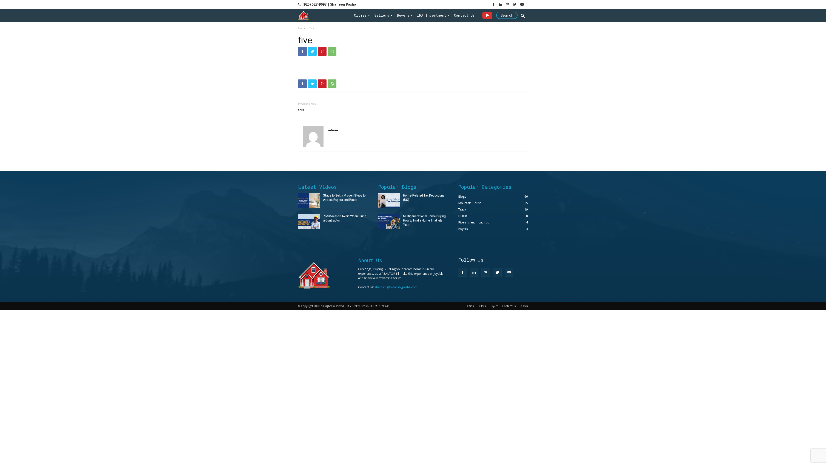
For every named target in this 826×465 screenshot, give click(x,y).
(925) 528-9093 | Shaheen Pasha (329, 4)
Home (302, 28)
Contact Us (464, 15)
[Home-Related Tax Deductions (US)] (389, 200)
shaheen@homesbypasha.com (396, 287)
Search (507, 15)
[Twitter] (312, 51)
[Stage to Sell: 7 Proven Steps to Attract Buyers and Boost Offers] (309, 200)
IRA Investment (431, 15)
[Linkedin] (474, 272)
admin (333, 130)
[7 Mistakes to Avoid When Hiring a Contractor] (309, 221)
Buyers (403, 15)
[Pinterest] (322, 51)
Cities (360, 15)
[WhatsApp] (332, 51)
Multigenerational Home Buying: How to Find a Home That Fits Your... (424, 220)
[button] (523, 16)
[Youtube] (509, 272)
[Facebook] (302, 51)
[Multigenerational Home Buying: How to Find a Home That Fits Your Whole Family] (389, 221)
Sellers (381, 15)
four (301, 110)
